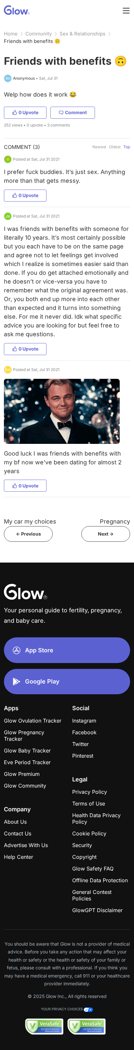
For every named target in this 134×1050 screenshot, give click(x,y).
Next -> (106, 534)
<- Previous (28, 534)
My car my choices (30, 521)
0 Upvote (28, 112)
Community (38, 34)
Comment (76, 112)
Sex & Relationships (82, 34)
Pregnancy (115, 521)
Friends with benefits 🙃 (32, 41)
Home (11, 34)
